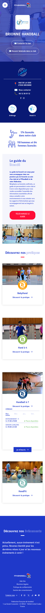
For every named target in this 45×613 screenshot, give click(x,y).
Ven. (32, 414)
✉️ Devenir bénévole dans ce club (22, 51)
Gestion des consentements (22, 590)
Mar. (7, 414)
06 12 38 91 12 (24, 93)
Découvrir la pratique (21, 297)
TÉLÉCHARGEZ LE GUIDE (23, 215)
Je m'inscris (21, 450)
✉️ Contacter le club (22, 43)
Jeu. (24, 414)
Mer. (16, 414)
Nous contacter (25, 90)
